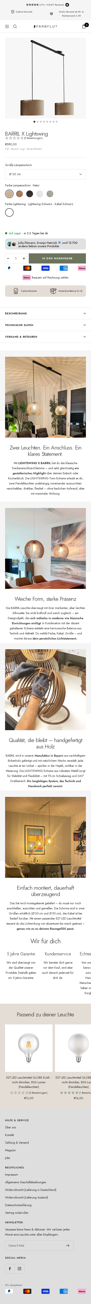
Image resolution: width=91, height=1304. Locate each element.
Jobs (7, 1158)
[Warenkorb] (84, 26)
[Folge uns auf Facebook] (10, 1268)
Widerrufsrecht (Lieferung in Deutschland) (30, 1190)
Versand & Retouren (21, 337)
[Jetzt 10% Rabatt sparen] (68, 1245)
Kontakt (9, 1135)
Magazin (10, 1150)
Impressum (11, 1174)
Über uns (10, 1127)
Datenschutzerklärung (18, 1205)
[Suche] (15, 26)
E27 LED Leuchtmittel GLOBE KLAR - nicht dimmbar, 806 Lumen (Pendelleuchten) (28, 1082)
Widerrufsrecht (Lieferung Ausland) (26, 1197)
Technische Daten (19, 325)
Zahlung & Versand (17, 1142)
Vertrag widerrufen (16, 1213)
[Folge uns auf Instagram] (19, 1268)
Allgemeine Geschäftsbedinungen (25, 1182)
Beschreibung (16, 313)
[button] (45, 138)
